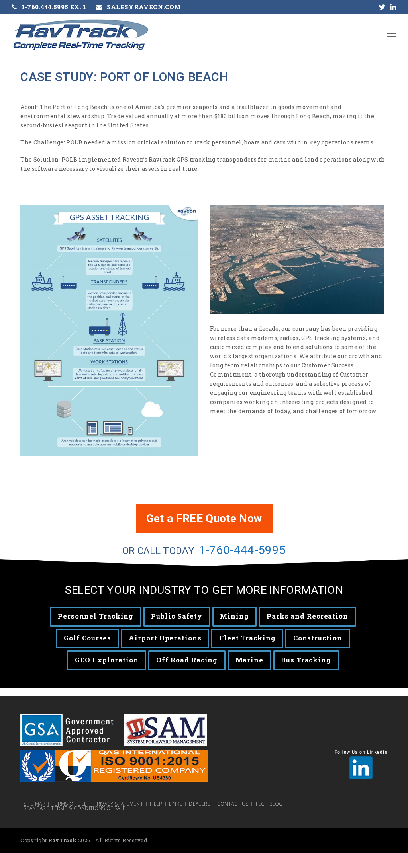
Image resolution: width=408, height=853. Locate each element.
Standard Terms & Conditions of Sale (75, 808)
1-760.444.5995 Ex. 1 (54, 7)
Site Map (34, 804)
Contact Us (233, 804)
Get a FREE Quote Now (204, 518)
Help (156, 804)
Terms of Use (69, 804)
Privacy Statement (118, 804)
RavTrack (62, 840)
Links (175, 804)
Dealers (199, 804)
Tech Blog (268, 804)
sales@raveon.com (144, 7)
